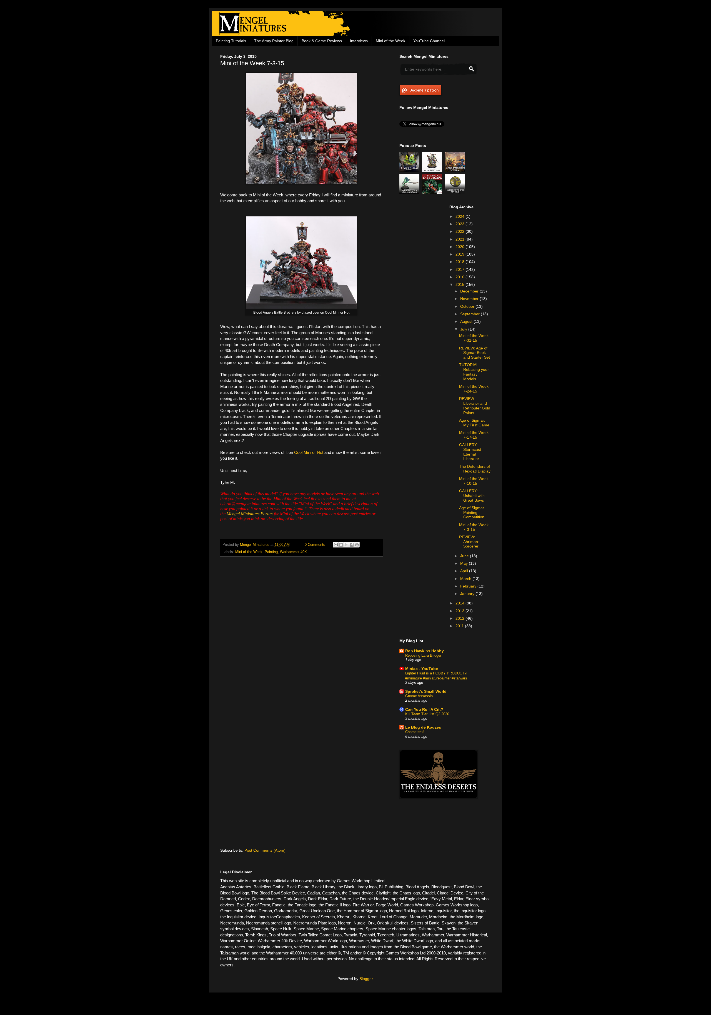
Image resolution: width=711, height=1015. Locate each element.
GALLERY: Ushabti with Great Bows (472, 495)
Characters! (414, 732)
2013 (460, 611)
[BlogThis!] (341, 545)
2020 (460, 246)
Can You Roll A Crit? (424, 709)
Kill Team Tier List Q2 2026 (427, 714)
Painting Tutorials (231, 41)
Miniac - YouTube (421, 668)
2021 (460, 239)
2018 (460, 261)
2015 (460, 284)
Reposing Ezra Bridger (423, 655)
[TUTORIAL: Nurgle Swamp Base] (456, 192)
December (470, 291)
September (470, 314)
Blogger (366, 978)
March (466, 578)
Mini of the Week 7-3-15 (474, 527)
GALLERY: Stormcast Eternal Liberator (470, 451)
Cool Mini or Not (308, 452)
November (470, 298)
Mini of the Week (390, 41)
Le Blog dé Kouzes (423, 727)
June (465, 556)
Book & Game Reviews (322, 41)
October (467, 306)
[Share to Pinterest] (357, 545)
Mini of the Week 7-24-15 (474, 388)
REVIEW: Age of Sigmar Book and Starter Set (474, 353)
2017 (460, 269)
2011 (460, 626)
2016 (460, 277)
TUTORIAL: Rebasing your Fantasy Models (474, 371)
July (464, 329)
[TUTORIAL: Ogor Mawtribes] (433, 170)
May (464, 563)
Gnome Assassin (419, 696)
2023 (460, 224)
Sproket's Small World (426, 691)
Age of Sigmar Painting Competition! (472, 512)
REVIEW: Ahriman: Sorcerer (469, 542)
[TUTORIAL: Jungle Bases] (410, 170)
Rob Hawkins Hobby (424, 651)
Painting (271, 552)
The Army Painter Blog (274, 41)
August (467, 321)
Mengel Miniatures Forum (250, 513)
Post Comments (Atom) (265, 850)
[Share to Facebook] (351, 545)
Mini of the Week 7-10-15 (474, 481)
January (467, 593)
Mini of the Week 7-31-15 (474, 337)
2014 (460, 603)
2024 (460, 216)
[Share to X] (346, 545)
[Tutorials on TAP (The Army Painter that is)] (433, 192)
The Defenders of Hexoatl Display (474, 468)
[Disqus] (301, 633)
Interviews (359, 41)
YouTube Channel (429, 41)
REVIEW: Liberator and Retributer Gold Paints (474, 405)
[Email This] (336, 545)
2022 (460, 231)
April (464, 571)
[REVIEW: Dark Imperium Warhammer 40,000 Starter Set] (456, 170)
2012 (460, 618)
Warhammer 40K (293, 552)
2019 (460, 254)
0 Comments (315, 545)
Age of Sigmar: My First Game (474, 422)
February (468, 586)
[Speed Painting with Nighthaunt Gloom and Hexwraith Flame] (410, 192)
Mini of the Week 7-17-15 (474, 434)
